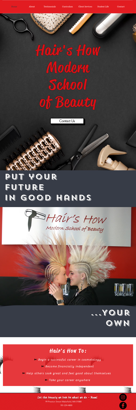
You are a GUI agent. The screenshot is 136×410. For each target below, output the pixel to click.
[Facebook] (123, 405)
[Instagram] (123, 397)
